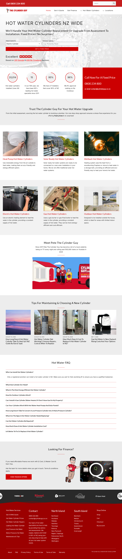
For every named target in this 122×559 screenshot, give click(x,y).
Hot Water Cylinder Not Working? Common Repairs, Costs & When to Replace (45, 341)
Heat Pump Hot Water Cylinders (17, 159)
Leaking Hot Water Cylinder (15, 526)
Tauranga (54, 526)
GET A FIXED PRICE (42, 49)
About (10, 552)
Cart (98, 518)
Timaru (76, 523)
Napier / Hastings (57, 533)
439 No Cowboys (33, 60)
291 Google (19, 60)
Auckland (54, 518)
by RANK (114, 551)
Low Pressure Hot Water (14, 529)
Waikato (54, 521)
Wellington (55, 541)
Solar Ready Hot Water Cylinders (59, 159)
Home (48, 10)
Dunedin (77, 528)
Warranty (62, 552)
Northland (54, 516)
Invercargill (78, 531)
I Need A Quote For (11, 41)
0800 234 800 (93, 83)
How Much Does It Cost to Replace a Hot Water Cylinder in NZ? (74, 341)
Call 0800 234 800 (15, 3)
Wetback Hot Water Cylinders (98, 159)
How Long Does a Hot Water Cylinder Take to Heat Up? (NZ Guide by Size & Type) (18, 341)
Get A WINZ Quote (12, 515)
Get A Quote (59, 10)
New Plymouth (56, 531)
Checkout (100, 522)
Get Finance (72, 10)
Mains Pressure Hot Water (15, 533)
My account (101, 526)
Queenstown (78, 526)
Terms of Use (38, 552)
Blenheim (77, 516)
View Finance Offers (18, 477)
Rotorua (54, 528)
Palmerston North (57, 536)
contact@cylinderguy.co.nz (100, 89)
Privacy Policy (26, 552)
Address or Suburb (48, 41)
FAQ (16, 552)
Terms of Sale (51, 552)
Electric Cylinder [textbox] (12, 44)
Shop (98, 515)
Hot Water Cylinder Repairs (15, 522)
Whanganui (55, 538)
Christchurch (78, 521)
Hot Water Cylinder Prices (15, 518)
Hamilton (54, 523)
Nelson (76, 518)
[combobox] (23, 44)
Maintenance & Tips (13, 536)
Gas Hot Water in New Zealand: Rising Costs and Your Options (103, 340)
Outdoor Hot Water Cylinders (97, 214)
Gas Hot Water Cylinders (55, 214)
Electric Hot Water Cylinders (16, 214)
